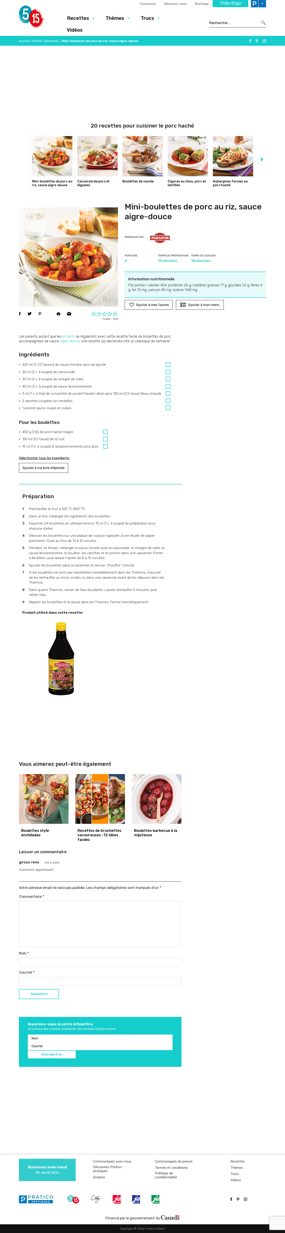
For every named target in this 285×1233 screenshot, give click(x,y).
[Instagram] (264, 41)
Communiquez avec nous (112, 1161)
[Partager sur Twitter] (29, 314)
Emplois (99, 1177)
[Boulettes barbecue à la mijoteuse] (156, 799)
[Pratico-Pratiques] (38, 1199)
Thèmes (115, 18)
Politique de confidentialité (166, 1175)
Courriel (27, 972)
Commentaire (31, 896)
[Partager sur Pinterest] (40, 314)
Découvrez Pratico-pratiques (108, 1169)
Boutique (202, 4)
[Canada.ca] (170, 1217)
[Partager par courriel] (69, 314)
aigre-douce (70, 341)
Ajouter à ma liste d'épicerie (43, 468)
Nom (24, 953)
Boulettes (52, 41)
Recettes (78, 18)
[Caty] (96, 1199)
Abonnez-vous (175, 4)
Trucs (147, 18)
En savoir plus (47, 1170)
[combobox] (233, 23)
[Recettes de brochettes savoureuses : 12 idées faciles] (100, 799)
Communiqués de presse (174, 1161)
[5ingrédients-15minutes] (74, 1199)
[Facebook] (250, 41)
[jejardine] (155, 1199)
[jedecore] (136, 1199)
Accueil (24, 41)
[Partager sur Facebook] (20, 314)
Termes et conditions (171, 1168)
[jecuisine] (117, 1199)
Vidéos (75, 30)
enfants (68, 336)
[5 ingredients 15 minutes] (38, 18)
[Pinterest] (257, 41)
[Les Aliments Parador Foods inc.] (160, 238)
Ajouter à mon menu (203, 305)
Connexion (148, 4)
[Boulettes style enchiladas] (44, 799)
